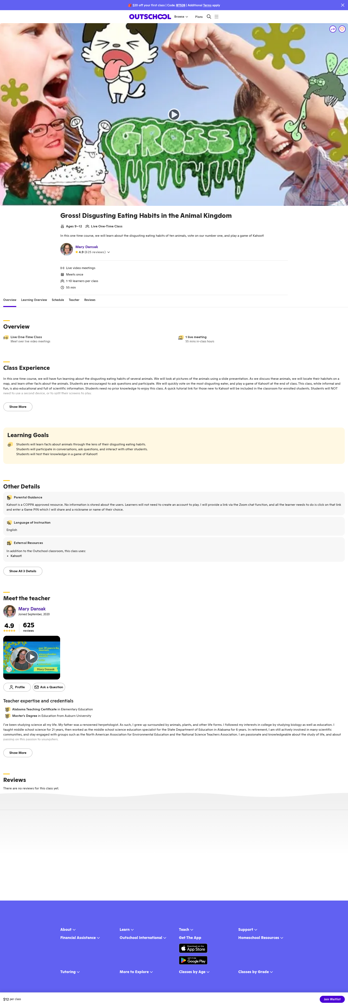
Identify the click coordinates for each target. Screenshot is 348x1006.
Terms (207, 5)
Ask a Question (51, 687)
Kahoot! (16, 556)
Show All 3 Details (22, 571)
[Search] (209, 16)
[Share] (333, 29)
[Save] (342, 29)
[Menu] (216, 16)
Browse (179, 16)
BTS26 (180, 5)
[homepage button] (150, 16)
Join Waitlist (332, 999)
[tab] (9, 300)
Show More (17, 407)
